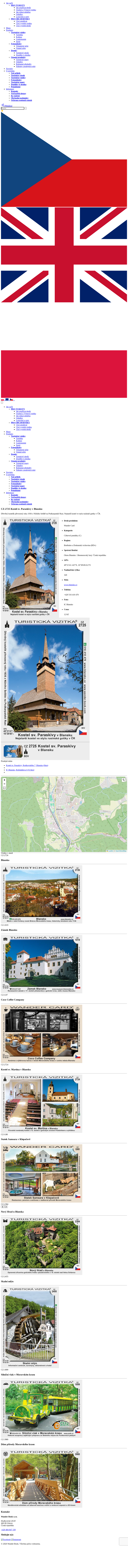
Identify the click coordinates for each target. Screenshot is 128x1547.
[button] (4, 780)
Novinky (9, 69)
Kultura (19, 37)
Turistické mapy (22, 60)
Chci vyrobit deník (23, 26)
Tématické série (22, 46)
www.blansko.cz (70, 585)
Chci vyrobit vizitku (24, 23)
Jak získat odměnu (23, 12)
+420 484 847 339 (8, 1530)
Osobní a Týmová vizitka (26, 10)
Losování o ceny (22, 17)
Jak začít (9, 3)
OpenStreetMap (121, 851)
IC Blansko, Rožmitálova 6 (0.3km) (20, 770)
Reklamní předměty (24, 64)
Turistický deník (22, 53)
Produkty (9, 30)
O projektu (10, 71)
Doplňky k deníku (23, 55)
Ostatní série (21, 48)
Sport (18, 41)
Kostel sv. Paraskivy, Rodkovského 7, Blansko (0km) (27, 765)
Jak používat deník (23, 8)
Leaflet (110, 851)
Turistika (19, 35)
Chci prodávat (21, 21)
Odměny (19, 14)
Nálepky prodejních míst (25, 66)
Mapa (8, 28)
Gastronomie (21, 39)
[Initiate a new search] (124, 780)
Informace (10, 89)
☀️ (2, 111)
